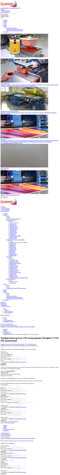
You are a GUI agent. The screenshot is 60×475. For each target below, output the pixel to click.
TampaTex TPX (24, 86)
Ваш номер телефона (6, 358)
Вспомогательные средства (7, 58)
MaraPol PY (49, 112)
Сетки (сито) (4, 169)
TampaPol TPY (42, 84)
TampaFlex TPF (18, 84)
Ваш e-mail (3, 401)
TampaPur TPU (49, 84)
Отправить (3, 363)
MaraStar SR (11, 112)
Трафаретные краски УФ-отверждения (10, 195)
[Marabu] (8, 215)
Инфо (5, 26)
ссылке (18, 368)
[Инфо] (7, 292)
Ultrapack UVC (13, 268)
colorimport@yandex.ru (15, 8)
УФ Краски (3, 139)
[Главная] (9, 204)
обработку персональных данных (18, 362)
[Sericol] (7, 284)
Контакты (6, 32)
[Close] (6, 207)
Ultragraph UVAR (7, 141)
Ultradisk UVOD (43, 141)
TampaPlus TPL (35, 84)
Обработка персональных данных (14, 30)
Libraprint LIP (23, 112)
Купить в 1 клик (4, 372)
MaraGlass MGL (13, 254)
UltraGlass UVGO (41, 140)
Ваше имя (3, 357)
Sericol (5, 22)
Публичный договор (11, 28)
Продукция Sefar (5, 168)
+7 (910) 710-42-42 (5, 208)
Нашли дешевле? (11, 371)
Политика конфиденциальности (14, 29)
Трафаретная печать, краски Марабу (10, 111)
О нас (5, 24)
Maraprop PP (6, 86)
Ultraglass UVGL (13, 276)
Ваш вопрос (4, 470)
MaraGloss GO (4, 112)
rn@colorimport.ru (5, 8)
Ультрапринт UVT (16, 141)
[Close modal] (11, 356)
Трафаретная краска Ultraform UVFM (13, 143)
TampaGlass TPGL (26, 84)
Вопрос (3, 387)
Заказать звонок (4, 16)
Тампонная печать (5, 83)
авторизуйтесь (10, 378)
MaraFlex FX (37, 112)
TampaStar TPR (13, 233)
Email (2, 360)
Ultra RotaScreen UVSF (26, 141)
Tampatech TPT (31, 86)
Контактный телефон (6, 390)
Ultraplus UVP (33, 140)
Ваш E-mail (3, 392)
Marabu (5, 21)
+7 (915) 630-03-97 (5, 209)
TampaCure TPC (11, 84)
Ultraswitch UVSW (13, 140)
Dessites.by (12, 443)
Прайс (5, 25)
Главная (5, 20)
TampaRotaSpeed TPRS (14, 86)
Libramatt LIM (6, 114)
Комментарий (4, 405)
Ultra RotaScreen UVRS (24, 140)
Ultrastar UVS (35, 141)
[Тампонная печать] (16, 220)
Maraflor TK (43, 112)
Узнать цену (9, 354)
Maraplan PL (17, 112)
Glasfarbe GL (4, 84)
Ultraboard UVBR (5, 140)
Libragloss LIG (30, 112)
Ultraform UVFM (50, 140)
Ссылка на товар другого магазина (10, 402)
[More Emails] (10, 315)
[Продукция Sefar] (15, 279)
